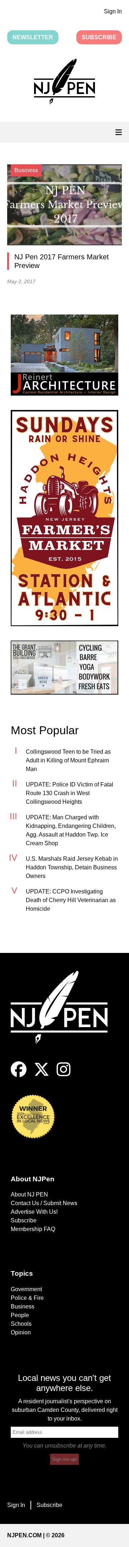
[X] (41, 1075)
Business (22, 1306)
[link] (64, 355)
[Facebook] (19, 1075)
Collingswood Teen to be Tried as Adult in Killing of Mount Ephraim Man (68, 760)
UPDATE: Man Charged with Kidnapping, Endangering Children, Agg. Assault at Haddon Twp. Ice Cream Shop (71, 830)
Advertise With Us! (34, 1212)
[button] (64, 83)
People (20, 1315)
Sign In (113, 11)
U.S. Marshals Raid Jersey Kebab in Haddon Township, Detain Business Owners (72, 867)
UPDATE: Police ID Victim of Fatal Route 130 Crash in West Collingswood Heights (69, 793)
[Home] (64, 1016)
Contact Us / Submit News (44, 1203)
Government (26, 1289)
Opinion (21, 1332)
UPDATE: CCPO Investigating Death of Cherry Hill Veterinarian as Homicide (71, 900)
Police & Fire (27, 1298)
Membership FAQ (33, 1229)
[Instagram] (64, 1075)
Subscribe (99, 37)
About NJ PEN (29, 1194)
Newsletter (33, 37)
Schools (21, 1324)
